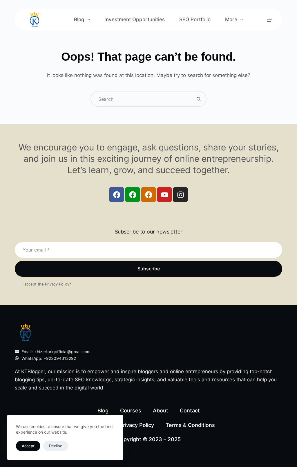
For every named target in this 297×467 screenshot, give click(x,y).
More (231, 19)
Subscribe (148, 269)
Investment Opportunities (134, 19)
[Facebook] (116, 194)
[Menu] (269, 19)
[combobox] (141, 99)
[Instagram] (180, 194)
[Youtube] (164, 194)
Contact (190, 410)
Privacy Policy (57, 284)
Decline (55, 445)
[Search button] (198, 98)
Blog (79, 19)
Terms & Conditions (190, 425)
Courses (130, 410)
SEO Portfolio (195, 19)
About (160, 410)
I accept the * (46, 284)
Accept (28, 445)
